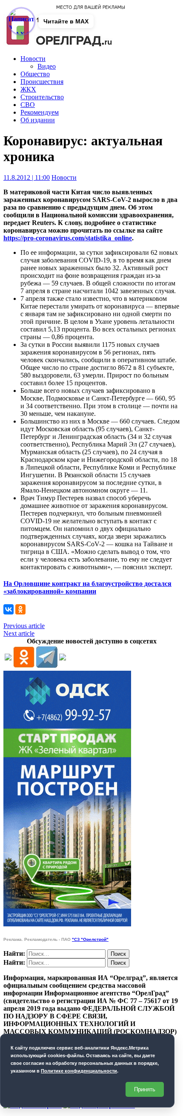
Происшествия (41, 81)
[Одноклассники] (20, 609)
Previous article (24, 625)
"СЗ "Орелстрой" (90, 939)
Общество (35, 74)
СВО (27, 104)
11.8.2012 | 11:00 (26, 177)
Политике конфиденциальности (79, 1070)
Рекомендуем (39, 112)
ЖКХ (28, 89)
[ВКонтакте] (8, 609)
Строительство (42, 97)
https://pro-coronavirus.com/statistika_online (67, 238)
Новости (33, 58)
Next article (18, 633)
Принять (144, 1089)
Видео (46, 66)
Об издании (37, 120)
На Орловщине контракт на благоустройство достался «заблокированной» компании (87, 587)
